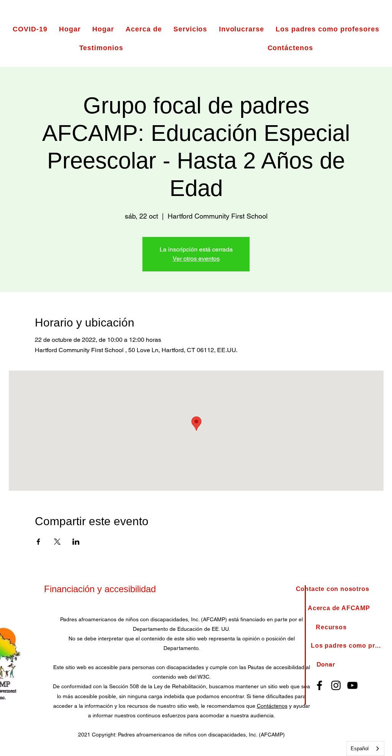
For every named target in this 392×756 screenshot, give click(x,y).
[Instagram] (336, 685)
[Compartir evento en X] (57, 542)
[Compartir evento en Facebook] (38, 542)
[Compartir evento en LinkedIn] (76, 542)
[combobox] (365, 748)
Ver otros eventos (196, 258)
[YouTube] (352, 685)
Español (360, 748)
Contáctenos (272, 706)
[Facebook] (319, 685)
